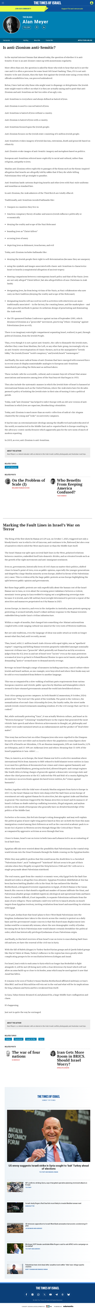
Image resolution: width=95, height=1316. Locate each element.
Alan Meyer (35, 21)
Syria (41, 1039)
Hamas (8, 1039)
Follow (27, 27)
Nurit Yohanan (30, 1269)
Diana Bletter (29, 1206)
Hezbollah (18, 1039)
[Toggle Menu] (3, 3)
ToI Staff (42, 1172)
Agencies (39, 1228)
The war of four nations (26, 1054)
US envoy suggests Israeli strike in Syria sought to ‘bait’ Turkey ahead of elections (49, 1167)
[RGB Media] (49, 1306)
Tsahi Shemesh (61, 495)
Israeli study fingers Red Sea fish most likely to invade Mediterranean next (53, 1203)
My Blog (25, 40)
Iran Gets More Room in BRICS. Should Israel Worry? (71, 1058)
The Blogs (27, 17)
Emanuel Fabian (53, 1172)
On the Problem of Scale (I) (28, 482)
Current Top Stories (48, 1100)
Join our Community (23, 9)
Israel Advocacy (11, 467)
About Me (37, 40)
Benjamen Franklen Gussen (20, 488)
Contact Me (49, 40)
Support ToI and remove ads (72, 9)
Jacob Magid (29, 1228)
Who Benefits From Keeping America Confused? (69, 486)
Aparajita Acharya (63, 1068)
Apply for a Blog (85, 40)
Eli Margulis (16, 1060)
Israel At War (30, 1039)
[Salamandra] (68, 1306)
